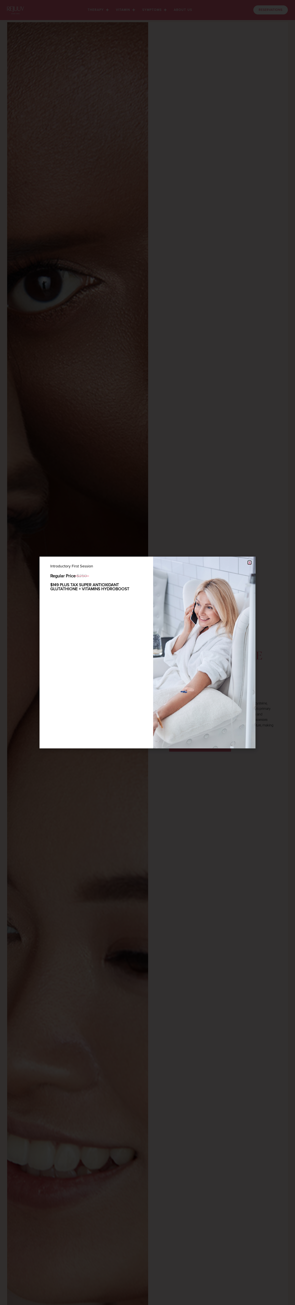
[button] (249, 562)
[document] (147, 652)
